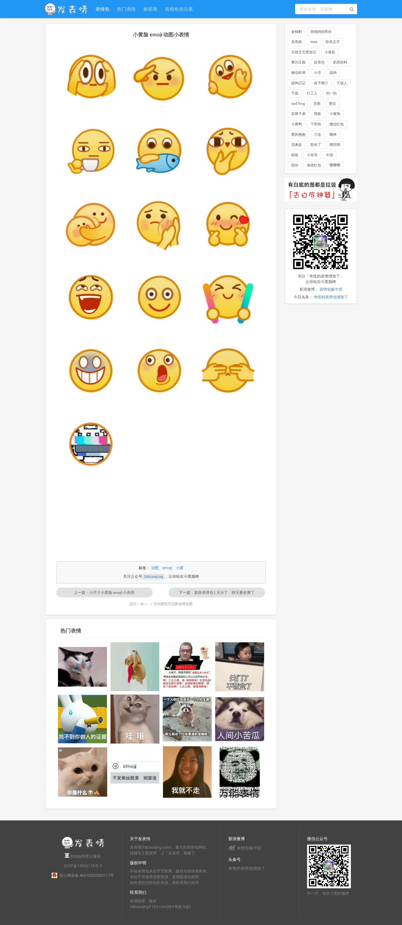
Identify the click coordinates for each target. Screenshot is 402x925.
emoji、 (169, 568)
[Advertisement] (161, 519)
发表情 (135, 847)
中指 (329, 155)
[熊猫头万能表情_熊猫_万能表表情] (239, 772)
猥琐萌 (335, 145)
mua (313, 42)
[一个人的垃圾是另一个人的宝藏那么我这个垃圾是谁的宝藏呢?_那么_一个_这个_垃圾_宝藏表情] (187, 719)
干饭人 (342, 83)
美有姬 (296, 42)
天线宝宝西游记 (303, 52)
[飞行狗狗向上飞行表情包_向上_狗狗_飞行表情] (135, 667)
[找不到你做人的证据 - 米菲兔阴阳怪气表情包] (82, 719)
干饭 (294, 93)
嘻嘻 (294, 155)
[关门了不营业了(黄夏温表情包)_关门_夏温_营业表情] (239, 667)
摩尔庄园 (298, 62)
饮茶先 (319, 62)
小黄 (179, 568)
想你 (294, 165)
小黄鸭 (296, 124)
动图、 (156, 568)
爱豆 (332, 104)
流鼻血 (296, 145)
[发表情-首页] (65, 9)
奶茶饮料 (340, 62)
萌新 (317, 114)
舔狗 (333, 73)
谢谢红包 (314, 165)
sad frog (298, 104)
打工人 (312, 93)
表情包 (102, 9)
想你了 (315, 145)
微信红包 (337, 124)
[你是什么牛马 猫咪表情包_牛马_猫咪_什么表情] (82, 772)
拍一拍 (331, 93)
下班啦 (315, 124)
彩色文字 (333, 42)
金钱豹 (296, 32)
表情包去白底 (179, 9)
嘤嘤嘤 (335, 165)
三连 (317, 134)
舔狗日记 (298, 83)
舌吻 (317, 104)
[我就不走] (187, 772)
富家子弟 (298, 114)
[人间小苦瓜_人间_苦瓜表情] (239, 719)
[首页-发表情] (83, 848)
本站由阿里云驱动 (85, 856)
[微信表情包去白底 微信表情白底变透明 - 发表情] (321, 203)
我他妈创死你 (321, 32)
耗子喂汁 (321, 83)
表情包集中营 (330, 289)
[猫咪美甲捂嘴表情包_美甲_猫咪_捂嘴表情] (82, 666)
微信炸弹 (298, 73)
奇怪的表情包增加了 (331, 297)
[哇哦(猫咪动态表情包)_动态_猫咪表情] (135, 719)
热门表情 (126, 9)
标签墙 (150, 9)
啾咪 (333, 134)
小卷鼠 (330, 52)
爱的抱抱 (298, 134)
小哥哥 (312, 155)
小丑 (317, 73)
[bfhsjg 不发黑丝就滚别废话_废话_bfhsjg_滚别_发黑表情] (135, 772)
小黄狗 (335, 114)
